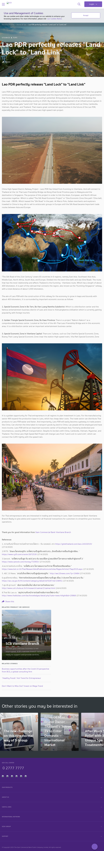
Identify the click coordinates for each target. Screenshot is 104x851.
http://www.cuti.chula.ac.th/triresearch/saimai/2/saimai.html (28, 588)
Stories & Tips (21, 25)
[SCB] (9, 3)
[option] (19, 732)
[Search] (79, 4)
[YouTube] (17, 775)
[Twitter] (21, 775)
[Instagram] (26, 775)
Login (91, 4)
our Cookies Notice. (54, 18)
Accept (85, 15)
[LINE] (7, 775)
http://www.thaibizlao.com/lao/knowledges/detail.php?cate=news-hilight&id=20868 (39, 595)
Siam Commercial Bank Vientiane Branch (53, 532)
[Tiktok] (12, 775)
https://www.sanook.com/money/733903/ (20, 561)
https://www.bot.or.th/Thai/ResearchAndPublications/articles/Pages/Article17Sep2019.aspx (42, 569)
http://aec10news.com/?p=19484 (64, 573)
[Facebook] (3, 775)
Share (7, 61)
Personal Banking (8, 25)
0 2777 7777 (13, 767)
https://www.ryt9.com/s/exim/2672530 (19, 554)
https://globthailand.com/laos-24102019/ (73, 543)
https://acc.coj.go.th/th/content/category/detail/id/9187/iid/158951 (32, 580)
